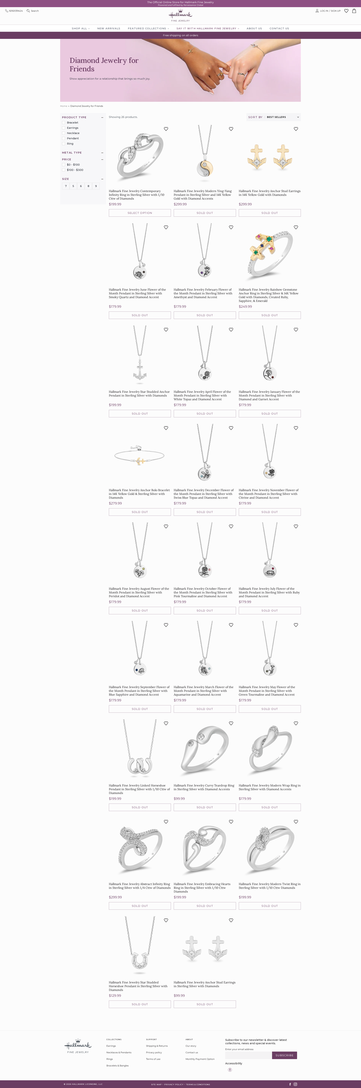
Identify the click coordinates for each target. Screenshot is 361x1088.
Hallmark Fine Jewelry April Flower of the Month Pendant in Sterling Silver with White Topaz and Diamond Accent (202, 395)
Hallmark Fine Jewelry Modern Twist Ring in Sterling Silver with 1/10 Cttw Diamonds (270, 886)
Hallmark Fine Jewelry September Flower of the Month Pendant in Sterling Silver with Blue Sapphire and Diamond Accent (139, 690)
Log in (324, 11)
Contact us (192, 1052)
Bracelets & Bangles (117, 1065)
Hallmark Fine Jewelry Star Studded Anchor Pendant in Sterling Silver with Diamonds (139, 393)
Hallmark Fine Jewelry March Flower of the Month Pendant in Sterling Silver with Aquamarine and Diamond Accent (204, 690)
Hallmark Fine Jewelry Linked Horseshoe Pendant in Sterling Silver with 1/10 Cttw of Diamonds (139, 789)
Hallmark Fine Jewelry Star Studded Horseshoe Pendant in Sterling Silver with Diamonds (138, 986)
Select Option (140, 213)
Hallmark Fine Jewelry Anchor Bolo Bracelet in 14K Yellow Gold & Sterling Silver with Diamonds (139, 493)
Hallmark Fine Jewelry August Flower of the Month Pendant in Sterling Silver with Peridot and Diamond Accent (139, 592)
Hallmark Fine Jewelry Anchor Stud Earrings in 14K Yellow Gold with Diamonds (269, 193)
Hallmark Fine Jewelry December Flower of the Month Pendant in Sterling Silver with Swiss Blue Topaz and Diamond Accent (204, 493)
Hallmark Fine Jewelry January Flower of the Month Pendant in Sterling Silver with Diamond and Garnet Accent (269, 395)
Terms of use (153, 1059)
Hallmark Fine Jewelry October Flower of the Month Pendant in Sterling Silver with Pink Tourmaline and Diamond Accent (203, 592)
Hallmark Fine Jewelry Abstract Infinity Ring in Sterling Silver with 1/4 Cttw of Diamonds (140, 886)
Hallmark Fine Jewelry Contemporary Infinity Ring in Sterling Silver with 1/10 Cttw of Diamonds (136, 194)
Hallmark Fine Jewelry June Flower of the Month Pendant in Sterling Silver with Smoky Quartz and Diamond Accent (137, 293)
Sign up (336, 11)
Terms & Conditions (198, 1084)
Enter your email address (239, 1049)
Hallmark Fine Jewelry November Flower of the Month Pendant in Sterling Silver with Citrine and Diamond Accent (268, 493)
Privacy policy (154, 1052)
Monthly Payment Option (200, 1059)
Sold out (205, 213)
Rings (109, 1059)
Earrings (111, 1045)
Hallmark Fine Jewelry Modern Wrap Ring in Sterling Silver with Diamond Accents (270, 787)
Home (63, 106)
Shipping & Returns (157, 1045)
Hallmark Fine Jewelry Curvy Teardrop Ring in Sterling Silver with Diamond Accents (204, 787)
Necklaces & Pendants (118, 1052)
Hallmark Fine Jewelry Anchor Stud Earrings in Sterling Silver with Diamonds (204, 984)
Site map (156, 1084)
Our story (191, 1045)
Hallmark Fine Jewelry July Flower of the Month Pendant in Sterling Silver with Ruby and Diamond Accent (269, 592)
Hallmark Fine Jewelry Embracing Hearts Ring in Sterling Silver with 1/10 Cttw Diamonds (202, 887)
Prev (195, 1017)
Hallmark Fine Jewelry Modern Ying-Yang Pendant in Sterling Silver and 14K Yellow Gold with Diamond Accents (203, 194)
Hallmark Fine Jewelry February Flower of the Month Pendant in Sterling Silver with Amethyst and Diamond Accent (203, 293)
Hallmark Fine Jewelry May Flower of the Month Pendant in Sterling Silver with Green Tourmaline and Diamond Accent (267, 690)
